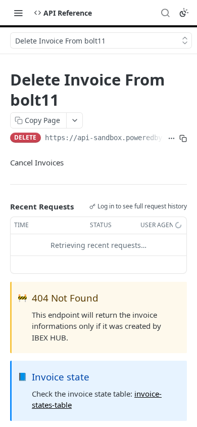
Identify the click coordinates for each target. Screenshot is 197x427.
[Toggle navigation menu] (18, 13)
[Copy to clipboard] (183, 139)
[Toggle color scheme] (184, 13)
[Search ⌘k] (165, 13)
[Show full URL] (171, 139)
